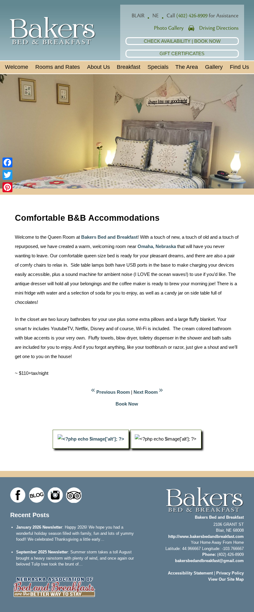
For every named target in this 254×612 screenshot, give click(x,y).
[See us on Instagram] (55, 495)
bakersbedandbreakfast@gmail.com (209, 560)
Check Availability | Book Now (182, 41)
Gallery (214, 67)
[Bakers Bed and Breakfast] (53, 44)
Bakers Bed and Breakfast (109, 237)
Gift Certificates (182, 53)
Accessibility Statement (190, 573)
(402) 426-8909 (192, 16)
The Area (186, 67)
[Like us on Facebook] (18, 495)
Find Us (239, 67)
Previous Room (113, 392)
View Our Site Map (226, 579)
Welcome (16, 67)
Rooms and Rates (57, 67)
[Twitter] (7, 175)
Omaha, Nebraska (157, 246)
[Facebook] (7, 162)
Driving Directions (219, 28)
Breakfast (128, 67)
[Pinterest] (7, 187)
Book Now (127, 403)
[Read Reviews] (73, 495)
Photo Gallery (169, 28)
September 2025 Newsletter (42, 552)
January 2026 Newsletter (39, 527)
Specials (158, 67)
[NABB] (54, 598)
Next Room (146, 392)
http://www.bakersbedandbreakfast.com (206, 536)
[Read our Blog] (36, 495)
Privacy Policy (230, 573)
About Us (98, 67)
